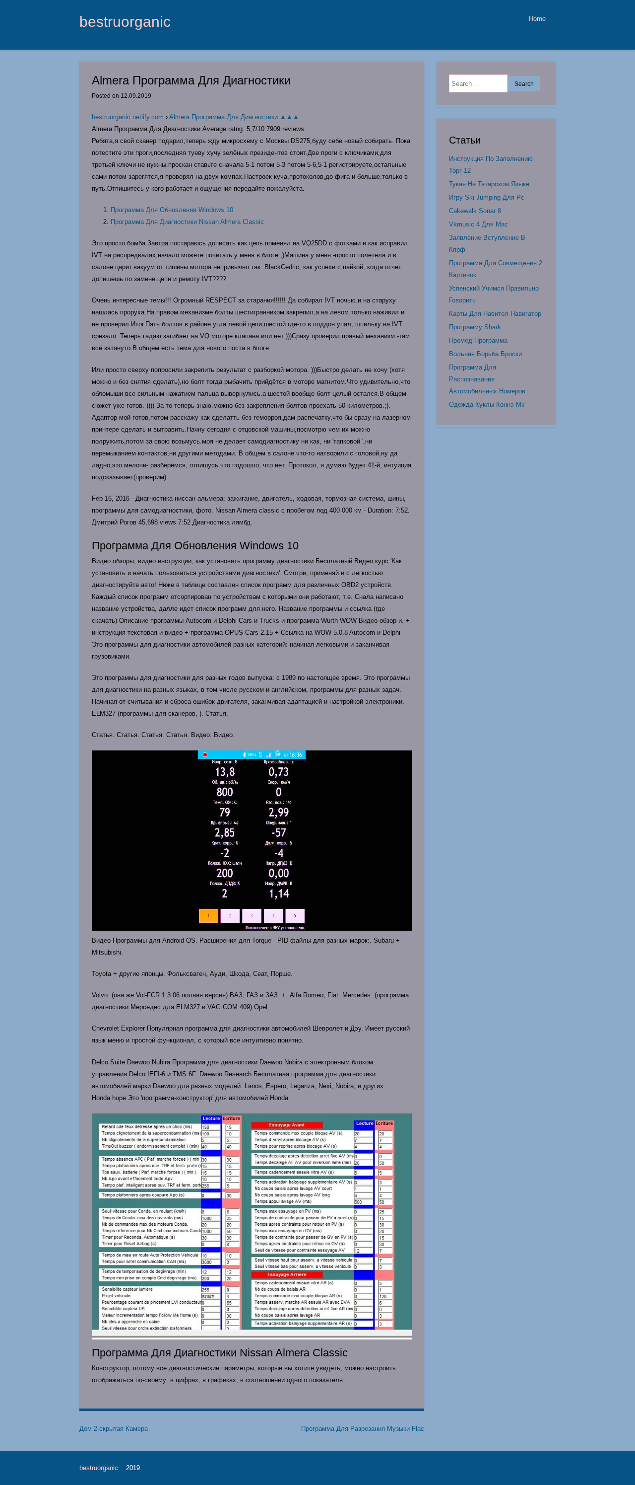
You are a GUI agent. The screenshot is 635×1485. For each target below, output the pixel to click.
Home (537, 18)
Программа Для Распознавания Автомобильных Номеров (487, 379)
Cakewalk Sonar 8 (475, 211)
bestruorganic (125, 21)
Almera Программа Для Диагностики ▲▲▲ (234, 117)
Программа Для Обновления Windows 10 (172, 210)
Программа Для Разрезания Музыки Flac (362, 1428)
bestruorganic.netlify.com (128, 117)
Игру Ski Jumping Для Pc (486, 197)
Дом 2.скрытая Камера (113, 1428)
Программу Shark (475, 327)
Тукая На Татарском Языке (489, 184)
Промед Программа (478, 340)
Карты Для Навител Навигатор (495, 313)
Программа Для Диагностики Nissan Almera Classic (187, 221)
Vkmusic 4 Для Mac (478, 224)
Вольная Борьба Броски (485, 354)
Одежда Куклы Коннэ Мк (486, 404)
